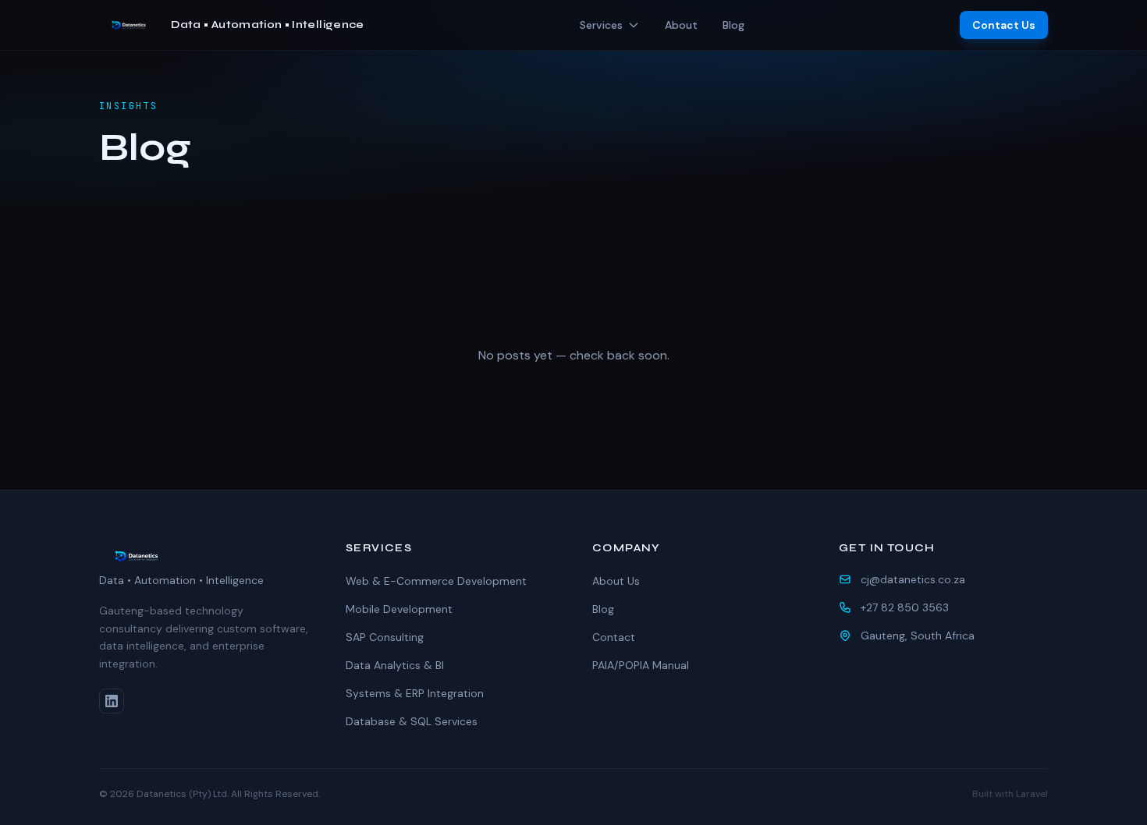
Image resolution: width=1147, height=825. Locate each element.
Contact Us (1003, 25)
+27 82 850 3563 (905, 607)
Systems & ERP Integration (415, 693)
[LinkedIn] (111, 701)
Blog (733, 25)
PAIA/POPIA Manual (640, 665)
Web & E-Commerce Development (436, 581)
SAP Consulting (385, 637)
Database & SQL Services (412, 721)
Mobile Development (399, 609)
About (681, 25)
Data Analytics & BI (395, 665)
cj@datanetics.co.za (913, 579)
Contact (613, 637)
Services (601, 25)
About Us (616, 581)
